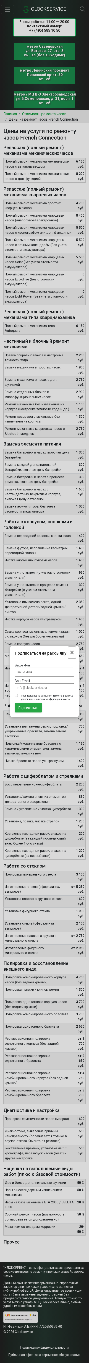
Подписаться (28, 708)
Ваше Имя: (23, 665)
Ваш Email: (23, 681)
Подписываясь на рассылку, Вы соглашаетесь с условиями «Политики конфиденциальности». (47, 697)
